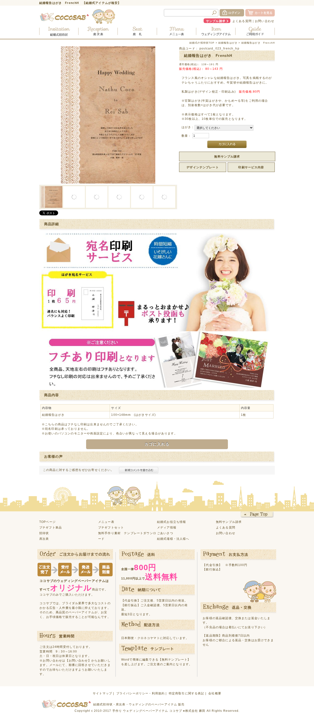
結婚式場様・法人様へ (173, 538)
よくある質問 (242, 21)
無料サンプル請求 (227, 156)
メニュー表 (106, 521)
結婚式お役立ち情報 (171, 521)
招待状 (44, 533)
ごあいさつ (165, 533)
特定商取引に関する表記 (186, 693)
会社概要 (214, 693)
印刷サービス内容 (251, 167)
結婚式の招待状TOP (202, 42)
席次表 (44, 538)
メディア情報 (166, 527)
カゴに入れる (157, 444)
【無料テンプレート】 (174, 659)
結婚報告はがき (227, 42)
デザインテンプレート (202, 167)
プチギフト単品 (50, 527)
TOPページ (47, 521)
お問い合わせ (264, 21)
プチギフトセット (111, 527)
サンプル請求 (215, 21)
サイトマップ (102, 693)
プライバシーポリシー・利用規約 (140, 693)
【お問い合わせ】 (78, 660)
